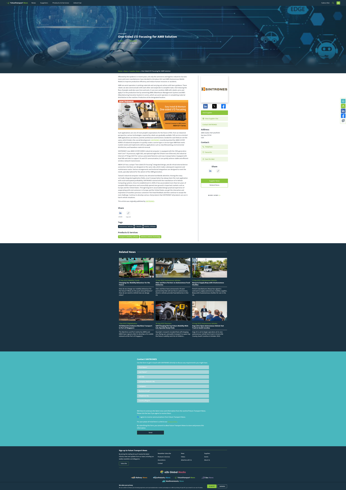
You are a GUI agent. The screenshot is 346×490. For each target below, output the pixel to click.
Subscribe (325, 3)
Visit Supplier (207, 112)
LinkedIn (343, 111)
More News (213, 195)
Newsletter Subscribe (164, 453)
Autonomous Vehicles (126, 226)
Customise (222, 486)
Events (206, 457)
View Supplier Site (211, 118)
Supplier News (134, 71)
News (34, 3)
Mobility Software (150, 226)
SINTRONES (155, 140)
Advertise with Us (186, 460)
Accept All (212, 486)
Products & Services (61, 3)
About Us (207, 460)
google (343, 120)
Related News (214, 185)
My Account (343, 106)
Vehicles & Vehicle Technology (150, 236)
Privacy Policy (172, 421)
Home (120, 71)
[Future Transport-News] (17, 3)
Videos (183, 457)
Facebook (343, 115)
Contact (160, 463)
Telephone (209, 146)
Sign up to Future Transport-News (343, 101)
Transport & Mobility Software (128, 236)
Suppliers (44, 3)
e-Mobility (138, 226)
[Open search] (333, 3)
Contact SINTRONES (210, 124)
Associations (162, 460)
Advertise (78, 3)
